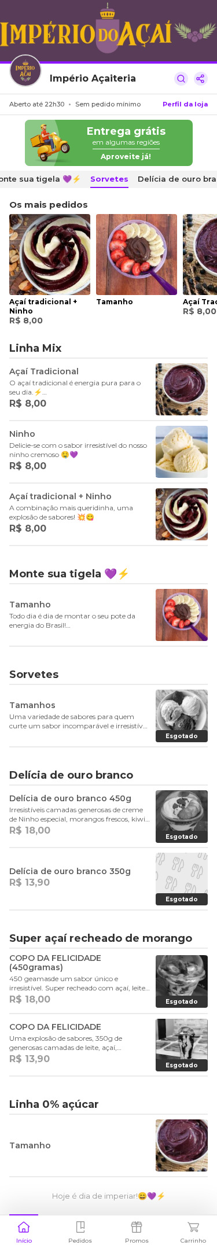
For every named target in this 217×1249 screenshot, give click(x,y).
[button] (23, 1231)
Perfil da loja (185, 104)
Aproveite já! (126, 156)
